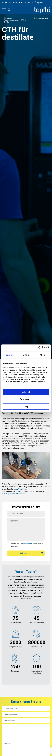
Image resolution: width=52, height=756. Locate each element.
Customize (24, 399)
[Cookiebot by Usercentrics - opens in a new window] (38, 348)
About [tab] (42, 355)
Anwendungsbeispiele (11, 20)
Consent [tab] (9, 355)
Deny (26, 406)
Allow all (26, 392)
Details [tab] (26, 355)
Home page (8, 18)
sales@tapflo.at (20, 489)
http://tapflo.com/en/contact (13, 494)
